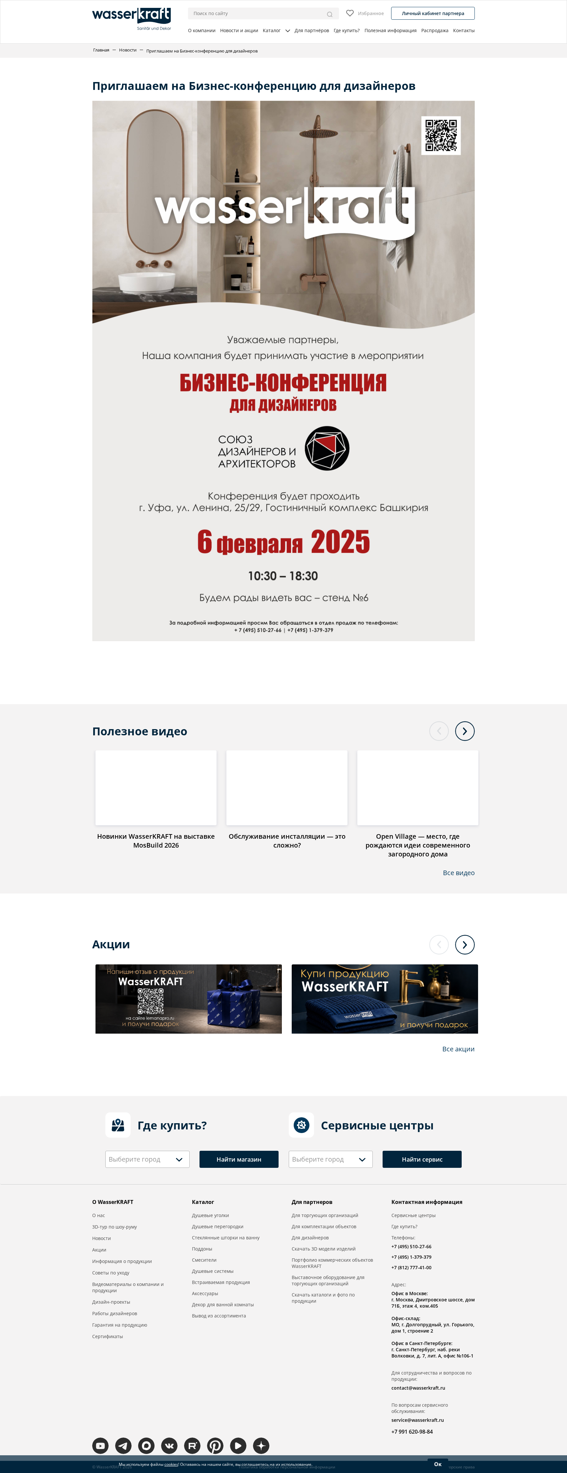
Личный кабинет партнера (433, 13)
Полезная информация (391, 30)
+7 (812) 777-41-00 (411, 1267)
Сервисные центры (413, 1215)
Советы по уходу (110, 1273)
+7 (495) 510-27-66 (411, 1246)
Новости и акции (239, 30)
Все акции (458, 1048)
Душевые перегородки (217, 1226)
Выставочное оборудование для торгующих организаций (328, 1280)
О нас (98, 1215)
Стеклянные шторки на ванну (226, 1237)
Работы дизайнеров (114, 1313)
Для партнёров (312, 30)
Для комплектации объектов (324, 1226)
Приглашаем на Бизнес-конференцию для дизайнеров (202, 51)
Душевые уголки (210, 1215)
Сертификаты (107, 1336)
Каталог (272, 30)
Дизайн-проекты (111, 1302)
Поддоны (202, 1249)
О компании (202, 30)
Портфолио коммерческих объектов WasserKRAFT (332, 1263)
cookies (171, 1464)
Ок (438, 1464)
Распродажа (435, 30)
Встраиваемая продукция (221, 1282)
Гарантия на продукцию (119, 1325)
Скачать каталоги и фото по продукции (323, 1298)
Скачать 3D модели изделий (324, 1249)
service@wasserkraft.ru (417, 1420)
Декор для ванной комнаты (223, 1304)
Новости (127, 50)
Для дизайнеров (310, 1237)
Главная (101, 50)
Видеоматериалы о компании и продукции (128, 1287)
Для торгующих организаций (325, 1215)
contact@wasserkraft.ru (418, 1388)
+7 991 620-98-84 (412, 1431)
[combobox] (147, 1159)
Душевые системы (213, 1271)
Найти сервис (422, 1159)
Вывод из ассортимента (219, 1316)
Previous (439, 731)
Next (465, 731)
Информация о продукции (122, 1261)
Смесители (204, 1260)
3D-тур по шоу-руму (114, 1227)
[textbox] (136, 1159)
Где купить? (347, 30)
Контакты (464, 30)
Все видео (459, 872)
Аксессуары (205, 1293)
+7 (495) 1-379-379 (411, 1257)
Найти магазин (239, 1159)
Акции (99, 1250)
